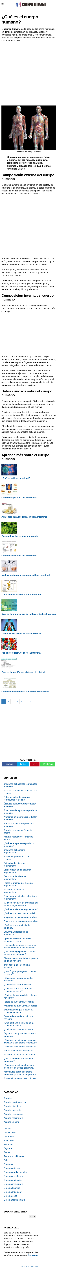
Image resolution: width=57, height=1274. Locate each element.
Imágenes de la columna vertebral (20, 917)
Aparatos (8, 1098)
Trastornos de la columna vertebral (21, 921)
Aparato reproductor (13, 1114)
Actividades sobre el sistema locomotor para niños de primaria (20, 1073)
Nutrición (8, 1144)
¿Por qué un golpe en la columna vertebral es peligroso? (20, 953)
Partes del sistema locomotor (18, 1050)
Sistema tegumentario (14, 1200)
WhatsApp (48, 764)
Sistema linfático (12, 1188)
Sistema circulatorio (13, 1176)
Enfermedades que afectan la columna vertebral (18, 1011)
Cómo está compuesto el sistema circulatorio (25, 691)
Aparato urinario (11, 1122)
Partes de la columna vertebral (19, 1002)
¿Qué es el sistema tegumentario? (21, 909)
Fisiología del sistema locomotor (20, 1046)
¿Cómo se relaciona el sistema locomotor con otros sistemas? (19, 1066)
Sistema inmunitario (13, 1184)
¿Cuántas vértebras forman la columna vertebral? (18, 990)
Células (7, 1128)
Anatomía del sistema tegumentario (14, 890)
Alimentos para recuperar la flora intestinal (24, 517)
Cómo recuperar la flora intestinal (19, 497)
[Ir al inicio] (30, 6)
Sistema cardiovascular (15, 1172)
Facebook (9, 764)
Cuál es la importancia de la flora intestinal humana (28, 614)
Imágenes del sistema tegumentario (14, 851)
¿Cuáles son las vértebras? (17, 984)
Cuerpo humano (30, 1266)
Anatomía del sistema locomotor (20, 1054)
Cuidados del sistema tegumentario (14, 864)
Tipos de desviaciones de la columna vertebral (17, 939)
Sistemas (8, 1164)
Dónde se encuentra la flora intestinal (21, 633)
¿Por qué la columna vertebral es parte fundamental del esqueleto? (20, 946)
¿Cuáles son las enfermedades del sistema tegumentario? (21, 904)
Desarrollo (9, 1136)
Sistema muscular (12, 1192)
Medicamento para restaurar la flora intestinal (25, 575)
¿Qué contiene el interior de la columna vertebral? (18, 1024)
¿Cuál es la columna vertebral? (19, 1029)
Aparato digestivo (12, 1106)
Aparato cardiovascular (15, 1102)
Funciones (9, 1140)
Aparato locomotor (13, 1110)
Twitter (23, 764)
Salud (6, 1160)
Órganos (8, 1148)
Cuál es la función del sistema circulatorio (23, 672)
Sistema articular (12, 1168)
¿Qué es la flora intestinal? (15, 478)
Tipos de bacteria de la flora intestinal (21, 594)
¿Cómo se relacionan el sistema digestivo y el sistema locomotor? (20, 1041)
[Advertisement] (28, 73)
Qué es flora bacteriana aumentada (19, 536)
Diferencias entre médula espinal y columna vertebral (21, 959)
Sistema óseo (10, 1196)
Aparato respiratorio (13, 1118)
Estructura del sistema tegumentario (15, 877)
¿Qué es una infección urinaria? (19, 913)
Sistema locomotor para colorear (20, 1078)
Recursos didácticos (14, 1156)
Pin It (34, 764)
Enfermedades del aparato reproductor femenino (17, 798)
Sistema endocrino (13, 1180)
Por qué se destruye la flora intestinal (21, 653)
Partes (7, 1152)
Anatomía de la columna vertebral (20, 1006)
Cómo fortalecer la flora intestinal (19, 555)
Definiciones (10, 1132)
